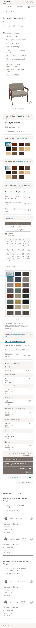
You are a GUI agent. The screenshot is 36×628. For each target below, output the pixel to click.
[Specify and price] (7, 1)
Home (10, 6)
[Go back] (4, 7)
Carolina (20, 6)
